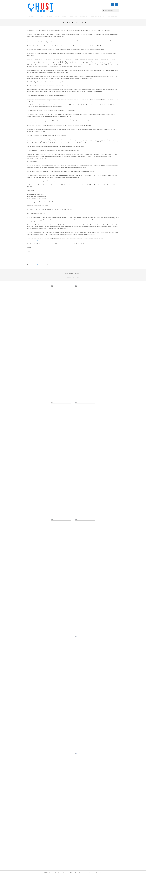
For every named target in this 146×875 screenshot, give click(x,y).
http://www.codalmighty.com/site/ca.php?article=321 (40, 240)
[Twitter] (116, 4)
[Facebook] (112, 4)
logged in (36, 264)
